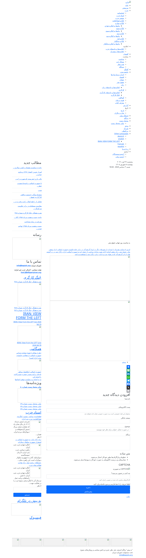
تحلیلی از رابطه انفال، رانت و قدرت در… (27, 201)
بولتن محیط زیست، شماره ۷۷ (30, 409)
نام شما (127, 399)
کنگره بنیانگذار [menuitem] (119, 41)
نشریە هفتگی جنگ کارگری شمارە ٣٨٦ (27, 310)
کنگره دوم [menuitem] (120, 33)
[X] (88, 387)
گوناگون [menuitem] (121, 98)
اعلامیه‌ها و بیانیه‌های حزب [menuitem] (115, 49)
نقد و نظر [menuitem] (120, 64)
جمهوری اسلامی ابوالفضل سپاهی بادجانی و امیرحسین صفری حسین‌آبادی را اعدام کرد (27, 374)
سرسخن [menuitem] (125, 8)
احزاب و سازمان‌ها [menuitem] (117, 74)
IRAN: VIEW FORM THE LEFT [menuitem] (109, 141)
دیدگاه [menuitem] (126, 118)
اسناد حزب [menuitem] (120, 15)
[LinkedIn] (88, 373)
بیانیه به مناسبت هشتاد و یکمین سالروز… (27, 167)
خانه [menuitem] (126, 5)
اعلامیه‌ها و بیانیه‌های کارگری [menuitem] (110, 92)
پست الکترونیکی (124, 407)
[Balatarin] (88, 370)
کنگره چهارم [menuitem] (119, 23)
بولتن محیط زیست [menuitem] (117, 123)
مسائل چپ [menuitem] (120, 62)
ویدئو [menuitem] (126, 126)
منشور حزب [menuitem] (119, 18)
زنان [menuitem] (122, 85)
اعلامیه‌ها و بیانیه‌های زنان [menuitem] (111, 87)
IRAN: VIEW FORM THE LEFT (28, 315)
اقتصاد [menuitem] (121, 77)
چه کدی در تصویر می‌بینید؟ (120, 473)
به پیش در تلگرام (29, 500)
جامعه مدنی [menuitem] (124, 72)
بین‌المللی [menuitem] (125, 131)
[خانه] (128, 2)
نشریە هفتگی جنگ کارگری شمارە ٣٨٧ (27, 308)
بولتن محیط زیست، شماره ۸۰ (30, 387)
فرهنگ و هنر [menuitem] (124, 115)
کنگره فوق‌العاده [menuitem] (118, 21)
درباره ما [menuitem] (125, 149)
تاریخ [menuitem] (126, 108)
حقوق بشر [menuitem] (120, 82)
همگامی (35, 348)
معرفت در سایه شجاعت (33, 222)
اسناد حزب (33, 412)
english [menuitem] (121, 139)
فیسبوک (35, 517)
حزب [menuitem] (126, 10)
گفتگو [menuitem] (126, 69)
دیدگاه (128, 434)
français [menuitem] (121, 144)
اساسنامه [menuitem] (120, 13)
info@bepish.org (126, 555)
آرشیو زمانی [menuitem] (119, 157)
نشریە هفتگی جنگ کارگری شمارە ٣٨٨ (28, 213)
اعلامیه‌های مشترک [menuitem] (117, 51)
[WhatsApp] (88, 377)
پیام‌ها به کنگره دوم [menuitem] (113, 36)
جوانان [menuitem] (121, 80)
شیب (40, 190)
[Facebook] (88, 384)
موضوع (127, 426)
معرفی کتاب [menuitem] (119, 103)
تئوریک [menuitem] (126, 128)
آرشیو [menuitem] (126, 151)
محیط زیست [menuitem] (123, 121)
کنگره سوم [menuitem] (120, 28)
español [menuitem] (121, 146)
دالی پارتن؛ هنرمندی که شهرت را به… (28, 179)
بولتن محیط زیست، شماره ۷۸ (30, 406)
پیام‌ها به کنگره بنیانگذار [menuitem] (111, 44)
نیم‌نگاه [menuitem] (121, 67)
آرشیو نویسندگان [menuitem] (118, 154)
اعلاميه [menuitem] (125, 46)
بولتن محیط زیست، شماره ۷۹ (30, 404)
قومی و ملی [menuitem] (119, 100)
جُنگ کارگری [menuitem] (115, 95)
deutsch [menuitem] (121, 136)
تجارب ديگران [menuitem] (119, 113)
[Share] (88, 367)
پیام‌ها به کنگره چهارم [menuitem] (112, 26)
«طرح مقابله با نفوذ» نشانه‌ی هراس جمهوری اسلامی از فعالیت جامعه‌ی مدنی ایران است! (28, 355)
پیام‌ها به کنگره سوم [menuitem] (113, 31)
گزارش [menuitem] (125, 105)
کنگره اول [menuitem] (120, 39)
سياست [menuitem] (125, 56)
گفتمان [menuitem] (125, 54)
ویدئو (124, 362)
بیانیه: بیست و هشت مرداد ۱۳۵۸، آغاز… (28, 217)
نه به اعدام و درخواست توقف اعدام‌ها (28, 379)
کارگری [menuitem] (121, 90)
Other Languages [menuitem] (121, 133)
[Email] (88, 391)
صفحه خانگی (125, 418)
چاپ (128, 496)
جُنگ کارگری (32, 277)
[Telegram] (88, 380)
